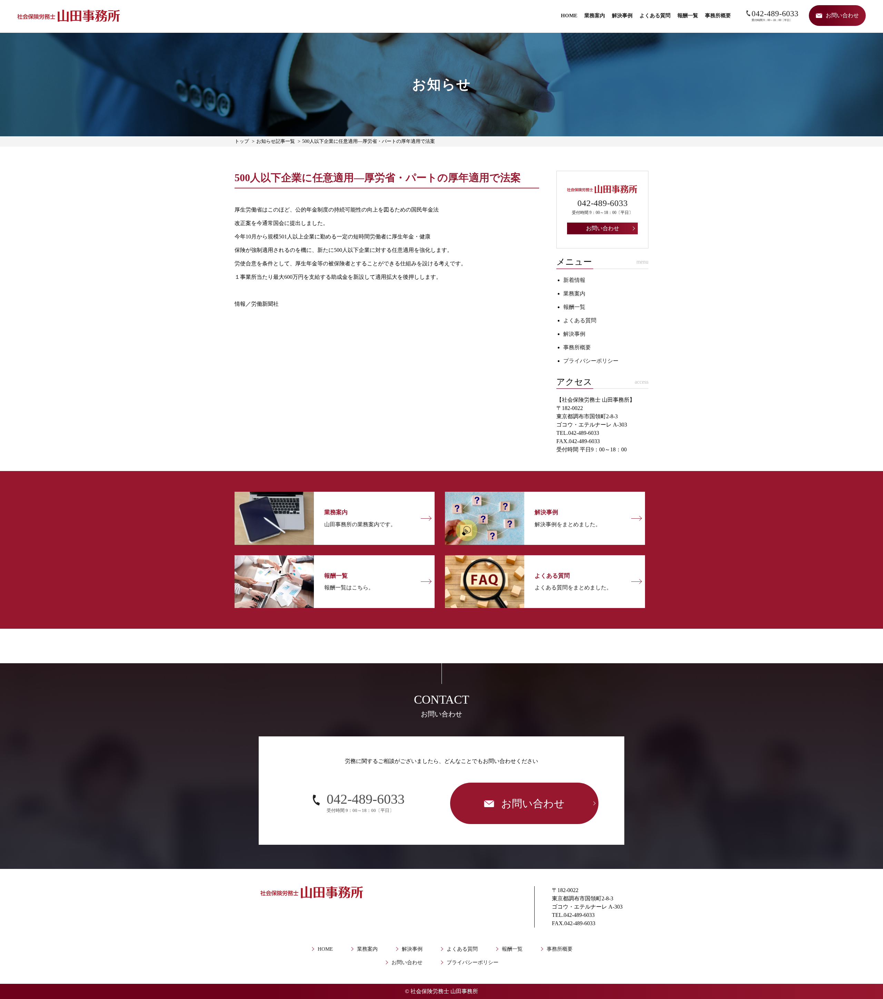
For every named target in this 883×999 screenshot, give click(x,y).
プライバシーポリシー (590, 361)
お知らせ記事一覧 (275, 141)
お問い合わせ (407, 962)
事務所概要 (718, 15)
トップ (242, 141)
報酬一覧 (687, 15)
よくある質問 (655, 15)
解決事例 (622, 15)
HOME (569, 15)
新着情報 (574, 280)
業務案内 (594, 15)
